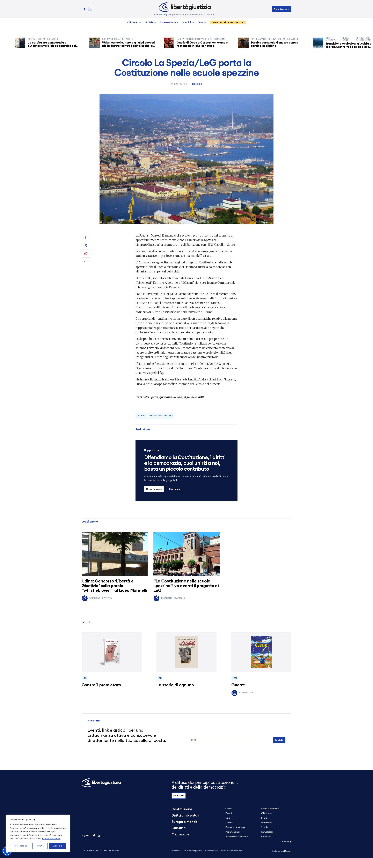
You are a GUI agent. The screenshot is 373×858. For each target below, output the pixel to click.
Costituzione (181, 809)
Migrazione (180, 834)
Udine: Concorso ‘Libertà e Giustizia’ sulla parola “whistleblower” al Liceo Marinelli (114, 586)
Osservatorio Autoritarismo (228, 22)
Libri (84, 622)
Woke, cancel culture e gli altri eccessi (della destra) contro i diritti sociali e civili (95, 46)
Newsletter (267, 832)
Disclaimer (176, 851)
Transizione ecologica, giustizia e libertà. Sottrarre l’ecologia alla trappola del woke (315, 47)
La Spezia (141, 416)
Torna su (285, 842)
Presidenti (266, 822)
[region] (38, 833)
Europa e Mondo (184, 822)
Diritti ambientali (185, 815)
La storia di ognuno (175, 685)
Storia (264, 818)
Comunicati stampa (235, 827)
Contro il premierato (101, 685)
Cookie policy (211, 851)
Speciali (186, 22)
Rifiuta (40, 846)
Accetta (57, 846)
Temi (200, 22)
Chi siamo (132, 22)
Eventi (228, 813)
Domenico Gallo (247, 693)
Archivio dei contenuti (236, 836)
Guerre (238, 685)
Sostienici (174, 489)
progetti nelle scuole (161, 416)
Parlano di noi (232, 832)
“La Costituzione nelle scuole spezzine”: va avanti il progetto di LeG (186, 586)
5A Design (281, 851)
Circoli (228, 808)
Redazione (197, 84)
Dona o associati (270, 808)
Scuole (264, 827)
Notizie (149, 22)
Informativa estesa (51, 839)
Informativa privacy (193, 851)
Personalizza (20, 846)
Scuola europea (169, 22)
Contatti (265, 836)
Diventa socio (281, 9)
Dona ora (178, 795)
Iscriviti (279, 740)
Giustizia (178, 828)
